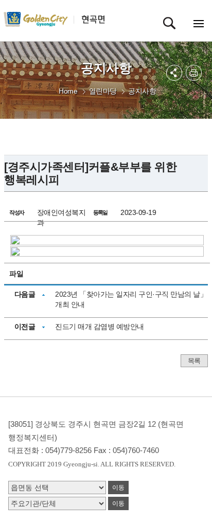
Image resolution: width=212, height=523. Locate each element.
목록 (194, 361)
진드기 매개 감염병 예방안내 (99, 326)
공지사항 (142, 91)
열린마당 (103, 91)
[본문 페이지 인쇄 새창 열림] (194, 73)
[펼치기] (174, 73)
